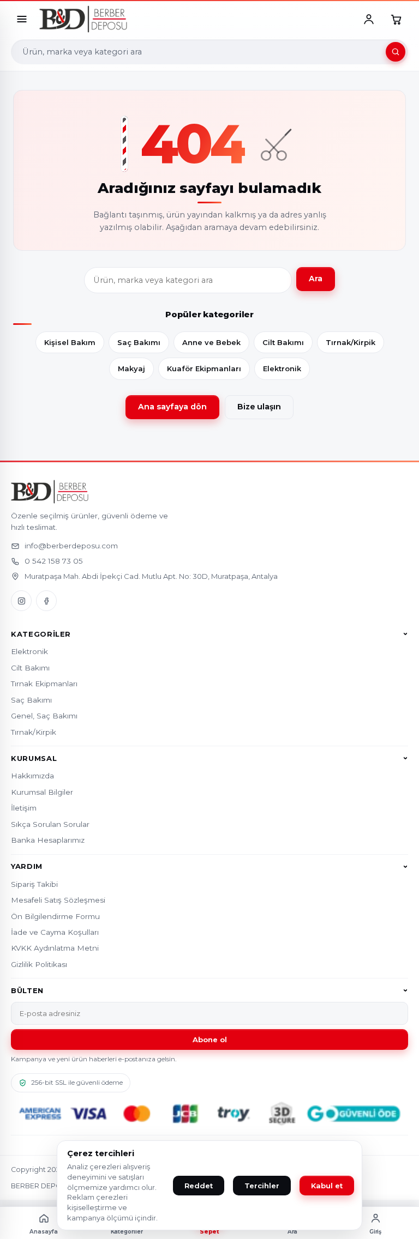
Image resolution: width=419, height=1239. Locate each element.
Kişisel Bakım (69, 342)
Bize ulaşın (259, 407)
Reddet (198, 1185)
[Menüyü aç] (22, 19)
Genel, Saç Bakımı (44, 715)
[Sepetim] (396, 19)
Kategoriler (41, 634)
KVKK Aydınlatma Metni (55, 948)
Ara (315, 278)
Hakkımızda (32, 775)
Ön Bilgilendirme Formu (55, 916)
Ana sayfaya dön (172, 407)
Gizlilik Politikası (39, 964)
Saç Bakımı (138, 342)
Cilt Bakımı (283, 342)
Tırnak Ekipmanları (44, 683)
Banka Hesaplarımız (48, 840)
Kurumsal (34, 758)
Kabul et (327, 1185)
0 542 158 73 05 (54, 561)
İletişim (24, 807)
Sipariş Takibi (34, 884)
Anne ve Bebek (211, 342)
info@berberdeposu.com (71, 545)
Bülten (27, 990)
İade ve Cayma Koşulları (55, 932)
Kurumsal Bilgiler (42, 792)
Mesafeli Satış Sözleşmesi (58, 900)
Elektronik (282, 368)
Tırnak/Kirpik (350, 342)
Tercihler (261, 1185)
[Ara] (395, 52)
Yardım (27, 866)
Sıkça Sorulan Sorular (50, 824)
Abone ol (210, 1039)
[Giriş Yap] (369, 19)
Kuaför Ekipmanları (204, 368)
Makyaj (131, 368)
